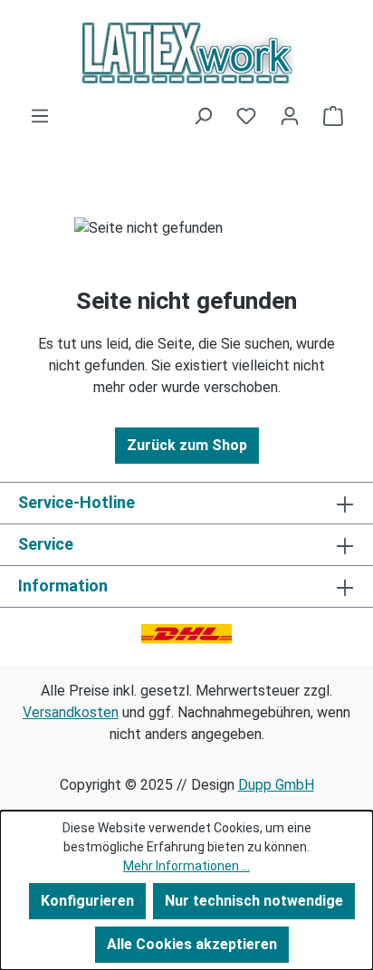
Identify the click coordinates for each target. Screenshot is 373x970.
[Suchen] (203, 116)
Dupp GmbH (276, 784)
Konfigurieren (87, 900)
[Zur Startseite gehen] (186, 52)
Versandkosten (71, 712)
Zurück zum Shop (187, 445)
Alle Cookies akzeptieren (192, 944)
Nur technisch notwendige (254, 900)
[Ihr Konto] (289, 116)
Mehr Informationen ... (186, 866)
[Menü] (40, 116)
